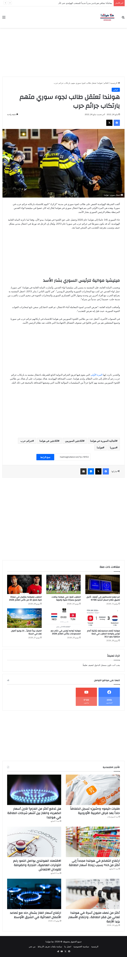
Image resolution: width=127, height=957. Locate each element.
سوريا (113, 447)
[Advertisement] (63, 51)
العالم (106, 83)
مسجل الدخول (100, 665)
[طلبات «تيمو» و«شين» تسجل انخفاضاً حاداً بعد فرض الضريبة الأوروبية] (93, 790)
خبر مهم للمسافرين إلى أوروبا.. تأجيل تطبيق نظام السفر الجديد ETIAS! (103, 598)
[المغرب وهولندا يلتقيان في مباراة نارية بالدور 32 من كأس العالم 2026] (24, 584)
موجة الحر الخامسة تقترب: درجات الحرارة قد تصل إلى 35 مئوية (84, 3)
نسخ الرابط (45, 457)
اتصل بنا (67, 946)
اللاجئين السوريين (74, 440)
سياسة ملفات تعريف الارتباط (50, 946)
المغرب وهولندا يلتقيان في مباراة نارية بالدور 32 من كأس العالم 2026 (25, 598)
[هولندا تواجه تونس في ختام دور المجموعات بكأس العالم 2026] (63, 618)
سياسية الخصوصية (81, 946)
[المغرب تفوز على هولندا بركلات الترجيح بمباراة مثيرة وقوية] (63, 584)
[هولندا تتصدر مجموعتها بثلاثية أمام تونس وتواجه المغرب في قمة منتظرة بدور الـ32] (102, 618)
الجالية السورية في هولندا (103, 440)
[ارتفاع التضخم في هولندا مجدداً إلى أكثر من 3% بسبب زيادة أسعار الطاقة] (93, 842)
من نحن (32, 946)
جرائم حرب (26, 440)
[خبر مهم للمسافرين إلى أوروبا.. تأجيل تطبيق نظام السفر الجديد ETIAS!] (102, 584)
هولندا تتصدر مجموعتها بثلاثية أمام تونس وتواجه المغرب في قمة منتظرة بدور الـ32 (103, 634)
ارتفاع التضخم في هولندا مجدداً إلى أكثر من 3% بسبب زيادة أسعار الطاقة (94, 863)
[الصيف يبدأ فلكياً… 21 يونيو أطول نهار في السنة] (24, 618)
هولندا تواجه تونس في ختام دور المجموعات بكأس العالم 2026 (66, 632)
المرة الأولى (96, 374)
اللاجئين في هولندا (48, 440)
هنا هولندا (50, 941)
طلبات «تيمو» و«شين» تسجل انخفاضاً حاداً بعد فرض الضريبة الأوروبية (95, 811)
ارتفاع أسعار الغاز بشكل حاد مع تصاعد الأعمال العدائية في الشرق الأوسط (35, 915)
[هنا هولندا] (107, 17)
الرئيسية (114, 83)
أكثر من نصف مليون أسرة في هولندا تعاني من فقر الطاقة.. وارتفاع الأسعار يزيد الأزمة (94, 917)
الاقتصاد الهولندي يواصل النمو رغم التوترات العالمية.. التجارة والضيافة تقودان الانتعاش (37, 865)
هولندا (100, 447)
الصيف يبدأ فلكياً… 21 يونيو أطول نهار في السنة (26, 632)
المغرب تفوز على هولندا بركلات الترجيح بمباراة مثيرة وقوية (66, 598)
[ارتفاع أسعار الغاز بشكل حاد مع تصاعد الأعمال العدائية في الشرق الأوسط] (34, 894)
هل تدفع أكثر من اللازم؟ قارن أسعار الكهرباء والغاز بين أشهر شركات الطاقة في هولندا (34, 813)
